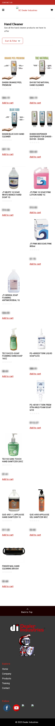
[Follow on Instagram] (23, 706)
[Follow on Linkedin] (32, 706)
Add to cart (7, 103)
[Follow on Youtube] (16, 711)
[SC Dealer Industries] (26, 10)
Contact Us (7, 3)
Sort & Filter (11, 41)
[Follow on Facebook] (7, 711)
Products (6, 678)
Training (6, 683)
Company (6, 673)
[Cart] (51, 10)
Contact (6, 688)
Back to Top (26, 612)
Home (5, 669)
